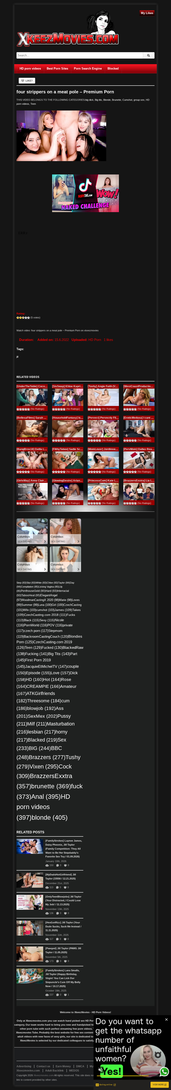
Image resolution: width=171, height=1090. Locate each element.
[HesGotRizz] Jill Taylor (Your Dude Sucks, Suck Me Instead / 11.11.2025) (63, 926)
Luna (45, 604)
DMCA (80, 1066)
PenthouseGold (33, 590)
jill (17, 356)
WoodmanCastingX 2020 (40, 600)
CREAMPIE (43, 686)
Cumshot (127, 99)
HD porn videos (30, 68)
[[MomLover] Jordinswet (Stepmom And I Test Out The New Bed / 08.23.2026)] (103, 460)
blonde (50, 817)
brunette (51, 786)
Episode (38, 673)
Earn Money (63, 1066)
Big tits (98, 99)
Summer (29, 604)
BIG (40, 748)
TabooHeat (30, 595)
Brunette (116, 99)
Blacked (42, 740)
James (63, 610)
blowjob (41, 708)
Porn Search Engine (88, 68)
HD (34, 679)
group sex (139, 99)
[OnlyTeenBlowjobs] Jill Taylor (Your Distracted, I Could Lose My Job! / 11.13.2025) (63, 900)
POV (55, 625)
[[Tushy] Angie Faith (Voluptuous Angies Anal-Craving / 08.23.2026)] (103, 397)
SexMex (42, 716)
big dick (89, 99)
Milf (37, 724)
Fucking (36, 654)
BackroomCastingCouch (46, 636)
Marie (65, 600)
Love (60, 672)
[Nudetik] (85, 193)
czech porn (36, 631)
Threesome (44, 700)
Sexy (47, 620)
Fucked (52, 647)
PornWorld (35, 625)
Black (32, 620)
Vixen (44, 766)
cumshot (45, 610)
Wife (29, 610)
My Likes (147, 13)
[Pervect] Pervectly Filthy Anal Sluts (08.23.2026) (119, 417)
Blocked (113, 68)
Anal (46, 796)
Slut (31, 582)
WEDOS (74, 1070)
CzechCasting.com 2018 (45, 615)
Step (21, 582)
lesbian (41, 732)
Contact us (43, 1066)
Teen (33, 103)
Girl (57, 604)
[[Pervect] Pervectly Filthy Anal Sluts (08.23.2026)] (103, 429)
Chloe (52, 582)
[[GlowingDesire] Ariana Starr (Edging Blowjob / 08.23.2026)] (68, 491)
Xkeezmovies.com (44, 1075)
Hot (52, 679)
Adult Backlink (54, 1070)
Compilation (30, 586)
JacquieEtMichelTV (46, 666)
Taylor (64, 582)
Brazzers (47, 757)
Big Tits (59, 654)
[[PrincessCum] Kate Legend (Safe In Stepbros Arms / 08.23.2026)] (103, 491)
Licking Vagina (49, 586)
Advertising (23, 1066)
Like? (29, 80)
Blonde (107, 99)
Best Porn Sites (57, 68)
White (41, 582)
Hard (51, 590)
